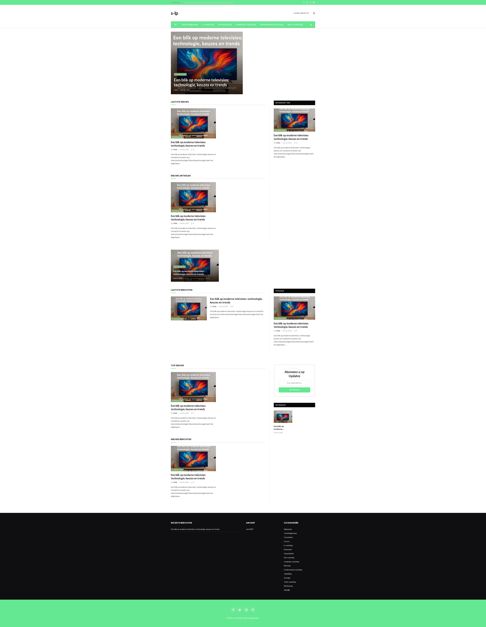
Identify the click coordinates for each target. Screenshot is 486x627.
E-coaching (208, 24)
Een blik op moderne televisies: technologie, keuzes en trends (209, 2)
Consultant (288, 537)
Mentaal (287, 566)
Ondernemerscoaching (271, 24)
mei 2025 (249, 529)
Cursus (287, 541)
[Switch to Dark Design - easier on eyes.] (314, 13)
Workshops (288, 586)
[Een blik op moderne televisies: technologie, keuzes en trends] (207, 63)
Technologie (180, 74)
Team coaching (295, 24)
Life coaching (224, 24)
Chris (176, 90)
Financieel (288, 549)
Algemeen (288, 529)
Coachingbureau (189, 24)
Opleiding (288, 574)
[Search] (311, 24)
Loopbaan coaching (246, 24)
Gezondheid (288, 553)
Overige (287, 578)
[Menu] (176, 24)
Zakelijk (287, 590)
